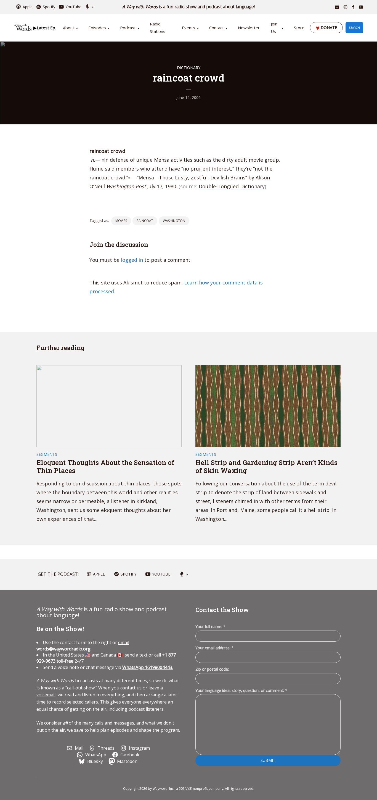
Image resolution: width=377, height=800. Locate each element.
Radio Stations (157, 27)
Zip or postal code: (212, 669)
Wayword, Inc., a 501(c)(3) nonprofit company (188, 788)
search (354, 28)
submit (268, 760)
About (68, 27)
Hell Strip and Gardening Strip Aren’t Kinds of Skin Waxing (266, 466)
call (157, 655)
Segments (46, 454)
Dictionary (188, 67)
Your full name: (210, 626)
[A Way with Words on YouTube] (361, 7)
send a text (136, 655)
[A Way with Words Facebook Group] (353, 7)
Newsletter (249, 27)
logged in (132, 260)
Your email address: (214, 647)
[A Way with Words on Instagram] (345, 7)
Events (188, 27)
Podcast (128, 27)
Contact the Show (222, 610)
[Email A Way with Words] (337, 7)
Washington (174, 220)
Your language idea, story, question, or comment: (241, 690)
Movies (121, 220)
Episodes (97, 27)
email (82, 645)
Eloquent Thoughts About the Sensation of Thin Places (105, 466)
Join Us (274, 27)
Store (299, 27)
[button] (44, 27)
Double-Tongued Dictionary (232, 186)
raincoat (145, 220)
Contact (216, 27)
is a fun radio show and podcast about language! (188, 7)
